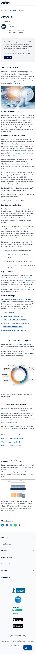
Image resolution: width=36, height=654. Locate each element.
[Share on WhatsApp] (15, 526)
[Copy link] (19, 526)
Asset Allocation (8, 313)
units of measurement (27, 280)
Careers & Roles (7, 564)
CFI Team (11, 26)
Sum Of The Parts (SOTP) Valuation (15, 320)
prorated (16, 83)
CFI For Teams (6, 557)
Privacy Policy (6, 641)
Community (5, 577)
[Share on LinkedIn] (2, 526)
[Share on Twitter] (11, 526)
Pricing (4, 551)
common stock (26, 166)
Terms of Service (25, 641)
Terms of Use (15, 641)
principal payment (16, 151)
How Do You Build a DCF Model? (12, 438)
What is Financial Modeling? (10, 435)
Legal (33, 641)
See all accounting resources (13, 327)
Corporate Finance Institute (6, 3)
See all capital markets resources (14, 330)
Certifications (6, 544)
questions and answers (19, 428)
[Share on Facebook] (7, 526)
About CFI (4, 537)
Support (4, 570)
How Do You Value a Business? (11, 445)
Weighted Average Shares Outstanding (16, 323)
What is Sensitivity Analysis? (10, 442)
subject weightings (25, 344)
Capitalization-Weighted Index (13, 316)
